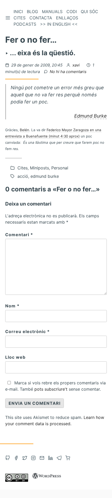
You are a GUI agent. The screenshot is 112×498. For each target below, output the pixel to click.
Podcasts (25, 24)
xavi (76, 65)
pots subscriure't (50, 389)
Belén (24, 130)
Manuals (52, 11)
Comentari (19, 234)
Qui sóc (89, 11)
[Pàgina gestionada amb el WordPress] (46, 480)
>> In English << (59, 24)
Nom (12, 305)
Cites (20, 17)
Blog (32, 11)
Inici (18, 11)
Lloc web (15, 357)
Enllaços (67, 17)
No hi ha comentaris (68, 71)
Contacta (40, 17)
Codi (71, 11)
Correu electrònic (27, 331)
